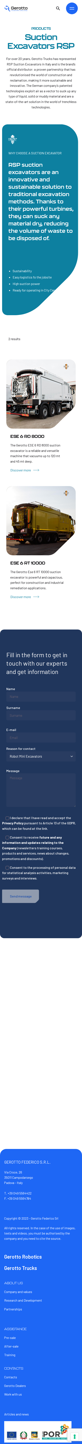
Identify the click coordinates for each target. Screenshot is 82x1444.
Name (10, 689)
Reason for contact (21, 749)
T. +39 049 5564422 (18, 1193)
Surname (13, 708)
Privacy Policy (13, 823)
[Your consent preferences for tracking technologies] (75, 1437)
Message (13, 771)
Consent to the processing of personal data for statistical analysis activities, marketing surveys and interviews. (39, 872)
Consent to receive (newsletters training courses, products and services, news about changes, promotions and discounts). (35, 848)
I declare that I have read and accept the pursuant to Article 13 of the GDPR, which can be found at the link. (39, 823)
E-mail (11, 730)
